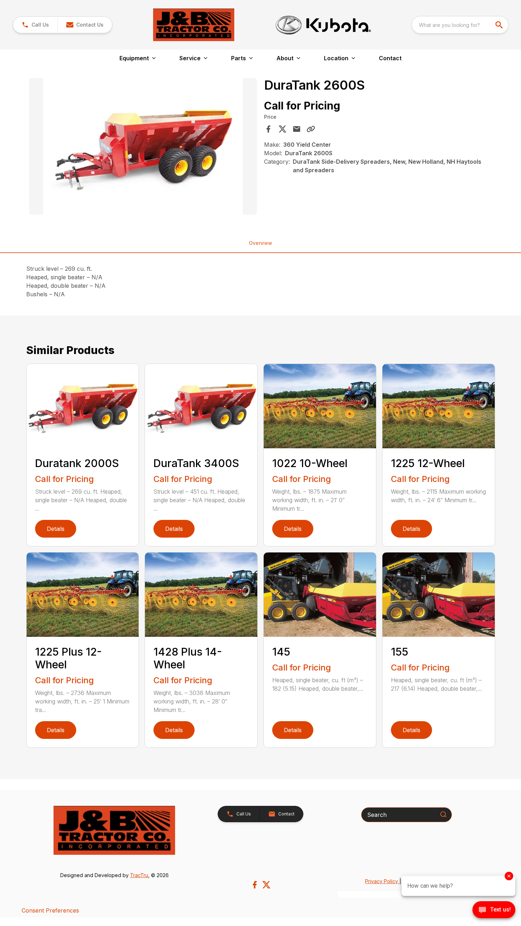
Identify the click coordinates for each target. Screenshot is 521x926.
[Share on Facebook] (268, 129)
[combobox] (460, 24)
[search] (499, 25)
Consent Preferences (50, 910)
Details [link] (56, 528)
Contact (390, 58)
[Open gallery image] (143, 146)
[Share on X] (282, 129)
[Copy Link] (311, 129)
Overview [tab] (260, 243)
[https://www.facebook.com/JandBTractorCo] (254, 884)
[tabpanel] (143, 147)
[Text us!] (494, 910)
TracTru (139, 875)
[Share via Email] (296, 129)
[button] (35, 24)
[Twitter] (266, 884)
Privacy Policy (382, 881)
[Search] (443, 814)
